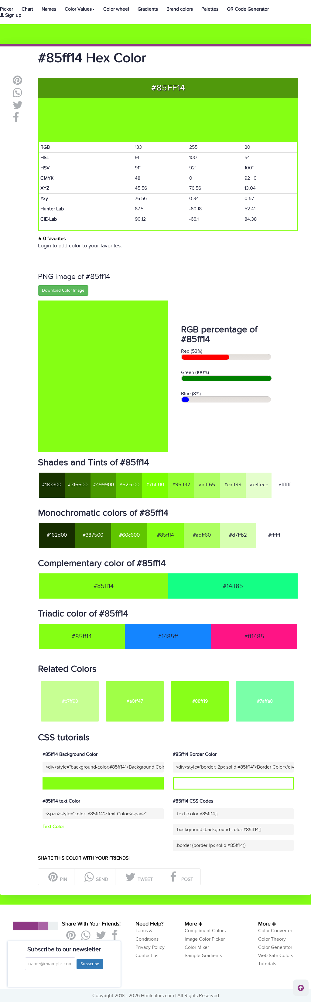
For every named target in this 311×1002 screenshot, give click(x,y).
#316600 (77, 485)
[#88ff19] (200, 681)
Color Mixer (197, 947)
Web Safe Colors (275, 956)
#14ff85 (233, 586)
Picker (6, 9)
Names (49, 9)
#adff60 (202, 535)
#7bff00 (155, 485)
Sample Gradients (203, 956)
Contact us (146, 956)
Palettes (209, 9)
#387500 (93, 535)
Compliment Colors (205, 931)
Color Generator (275, 947)
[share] (17, 95)
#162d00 (57, 535)
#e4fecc (259, 485)
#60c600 (129, 535)
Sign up (12, 15)
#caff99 (232, 485)
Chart (27, 9)
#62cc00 (129, 485)
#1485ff (168, 636)
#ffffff (285, 485)
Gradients (148, 9)
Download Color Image (63, 290)
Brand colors (179, 9)
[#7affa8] (265, 681)
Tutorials (267, 964)
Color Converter (275, 931)
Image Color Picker (205, 939)
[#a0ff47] (135, 681)
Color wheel (116, 9)
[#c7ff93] (70, 681)
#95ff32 (181, 485)
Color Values (78, 9)
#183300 (51, 485)
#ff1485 (254, 636)
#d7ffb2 (238, 535)
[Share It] (16, 120)
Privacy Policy (150, 947)
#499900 (103, 485)
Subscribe (89, 963)
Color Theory (272, 939)
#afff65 (207, 485)
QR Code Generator (248, 9)
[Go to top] (301, 988)
